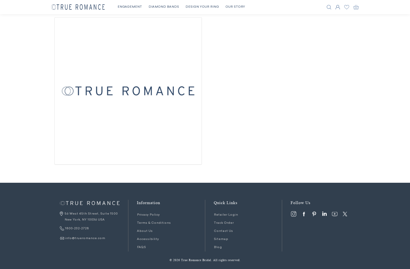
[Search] (329, 7)
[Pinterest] (314, 214)
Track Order (224, 223)
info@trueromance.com (85, 238)
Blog (218, 247)
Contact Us (223, 231)
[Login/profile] (337, 7)
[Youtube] (335, 214)
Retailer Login (226, 214)
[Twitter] (345, 214)
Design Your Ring (202, 7)
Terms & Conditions (154, 223)
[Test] (128, 91)
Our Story (235, 7)
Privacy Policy (148, 214)
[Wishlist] (346, 7)
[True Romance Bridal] (78, 7)
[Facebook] (304, 214)
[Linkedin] (324, 214)
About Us (145, 231)
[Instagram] (294, 214)
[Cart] (356, 7)
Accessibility (148, 239)
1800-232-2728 (76, 228)
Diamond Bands (163, 7)
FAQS (141, 247)
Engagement (129, 7)
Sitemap (221, 239)
